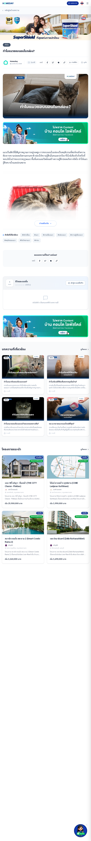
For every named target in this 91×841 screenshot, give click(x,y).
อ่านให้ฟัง (74, 62)
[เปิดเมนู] (87, 3)
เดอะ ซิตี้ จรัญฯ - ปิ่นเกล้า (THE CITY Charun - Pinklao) (21, 484)
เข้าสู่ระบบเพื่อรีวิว (77, 283)
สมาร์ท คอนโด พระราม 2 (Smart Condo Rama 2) (22, 540)
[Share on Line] (58, 62)
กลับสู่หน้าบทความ (12, 10)
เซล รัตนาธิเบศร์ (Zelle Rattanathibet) (67, 539)
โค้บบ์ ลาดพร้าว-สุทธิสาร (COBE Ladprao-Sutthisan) (64, 484)
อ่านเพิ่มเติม (44, 223)
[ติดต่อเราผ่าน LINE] (80, 830)
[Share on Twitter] (53, 62)
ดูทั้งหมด (84, 349)
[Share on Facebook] (47, 62)
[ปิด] (87, 825)
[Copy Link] (64, 62)
